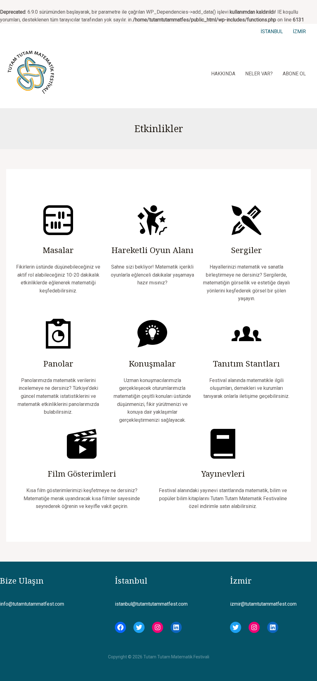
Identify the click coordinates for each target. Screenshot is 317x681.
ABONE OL (294, 74)
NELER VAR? (259, 74)
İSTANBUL (272, 31)
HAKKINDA (223, 74)
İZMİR (299, 31)
